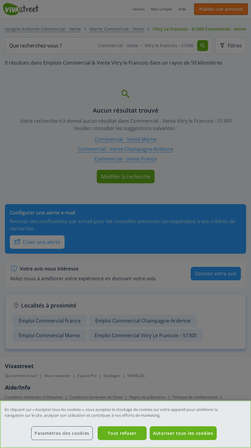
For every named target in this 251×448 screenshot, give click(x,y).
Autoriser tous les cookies (183, 433)
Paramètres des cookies (62, 433)
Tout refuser (122, 433)
